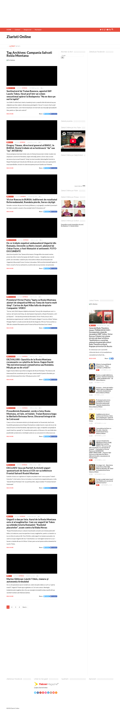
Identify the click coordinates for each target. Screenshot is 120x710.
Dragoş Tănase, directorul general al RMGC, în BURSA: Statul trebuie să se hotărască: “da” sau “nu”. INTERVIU (31, 148)
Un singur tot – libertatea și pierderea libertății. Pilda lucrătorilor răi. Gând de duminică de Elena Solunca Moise (101, 468)
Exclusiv (11, 196)
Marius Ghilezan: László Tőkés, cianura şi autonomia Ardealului (27, 580)
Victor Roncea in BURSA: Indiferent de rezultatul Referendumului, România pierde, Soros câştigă (32, 201)
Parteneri (38, 29)
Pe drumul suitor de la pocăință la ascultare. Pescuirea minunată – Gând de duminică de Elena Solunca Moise (99, 403)
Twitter (47, 114)
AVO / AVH (11, 88)
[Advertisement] (60, 13)
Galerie (10, 142)
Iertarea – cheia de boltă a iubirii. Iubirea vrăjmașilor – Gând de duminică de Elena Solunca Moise (104, 390)
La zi (10, 576)
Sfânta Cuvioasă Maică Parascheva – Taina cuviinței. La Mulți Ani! (103, 365)
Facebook (54, 114)
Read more (10, 114)
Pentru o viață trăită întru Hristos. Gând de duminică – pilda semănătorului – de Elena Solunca (104, 377)
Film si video (12, 297)
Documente (12, 356)
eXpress (24, 88)
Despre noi (27, 29)
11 (41, 240)
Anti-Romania (12, 240)
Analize (93, 325)
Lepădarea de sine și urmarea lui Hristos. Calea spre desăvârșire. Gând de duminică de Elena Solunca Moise (101, 417)
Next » (25, 607)
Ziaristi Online (19, 36)
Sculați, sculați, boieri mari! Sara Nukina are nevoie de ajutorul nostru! (104, 480)
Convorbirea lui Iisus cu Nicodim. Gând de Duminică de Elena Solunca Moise (103, 430)
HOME (9, 29)
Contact (17, 29)
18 (41, 356)
